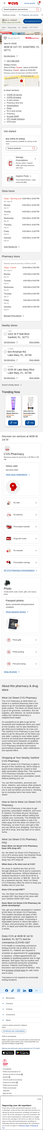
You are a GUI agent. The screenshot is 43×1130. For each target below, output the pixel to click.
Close (39, 1099)
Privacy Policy (25, 1125)
